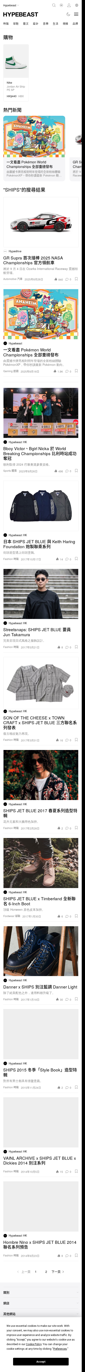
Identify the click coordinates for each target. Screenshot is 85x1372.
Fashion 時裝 (11, 559)
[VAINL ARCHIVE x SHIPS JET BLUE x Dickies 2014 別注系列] (40, 1122)
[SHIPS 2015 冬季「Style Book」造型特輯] (40, 1034)
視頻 (65, 23)
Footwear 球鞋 (11, 916)
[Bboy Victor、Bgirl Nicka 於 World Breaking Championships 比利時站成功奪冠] (40, 413)
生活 (55, 23)
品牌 (75, 23)
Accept (41, 1361)
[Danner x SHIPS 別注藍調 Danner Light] (40, 951)
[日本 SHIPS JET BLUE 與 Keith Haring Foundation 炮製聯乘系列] (40, 506)
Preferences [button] (60, 1348)
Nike (9, 82)
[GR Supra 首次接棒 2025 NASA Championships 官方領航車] (40, 222)
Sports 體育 (10, 470)
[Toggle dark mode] (68, 14)
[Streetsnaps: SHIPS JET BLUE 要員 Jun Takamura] (40, 594)
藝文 (26, 23)
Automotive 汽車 (12, 279)
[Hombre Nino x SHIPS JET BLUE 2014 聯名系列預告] (40, 1206)
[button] (76, 279)
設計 (35, 23)
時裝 (6, 23)
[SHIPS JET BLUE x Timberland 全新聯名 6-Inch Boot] (40, 863)
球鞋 (16, 23)
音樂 (45, 23)
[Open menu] (76, 14)
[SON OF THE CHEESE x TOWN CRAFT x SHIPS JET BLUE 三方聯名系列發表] (40, 682)
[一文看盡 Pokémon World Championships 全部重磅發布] (34, 136)
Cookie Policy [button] (33, 1344)
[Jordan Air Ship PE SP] (16, 61)
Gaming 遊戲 (11, 371)
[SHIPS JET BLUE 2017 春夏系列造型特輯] (40, 775)
